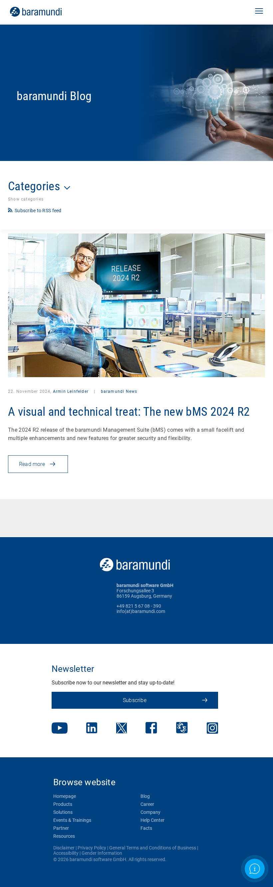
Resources (64, 836)
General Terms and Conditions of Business (152, 847)
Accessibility (66, 853)
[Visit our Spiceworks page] (182, 728)
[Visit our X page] (121, 729)
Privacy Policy (92, 847)
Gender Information (102, 853)
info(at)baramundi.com (141, 611)
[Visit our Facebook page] (151, 728)
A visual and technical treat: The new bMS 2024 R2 (129, 412)
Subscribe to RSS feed (38, 210)
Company (150, 812)
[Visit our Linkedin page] (91, 728)
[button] (259, 11)
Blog (145, 796)
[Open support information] (254, 868)
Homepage (64, 796)
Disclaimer (64, 847)
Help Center (152, 820)
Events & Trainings (72, 820)
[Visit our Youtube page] (60, 728)
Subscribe (134, 700)
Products (62, 804)
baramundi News (118, 391)
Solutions (63, 812)
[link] (45, 12)
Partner (61, 828)
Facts (146, 828)
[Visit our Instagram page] (212, 728)
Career (147, 804)
